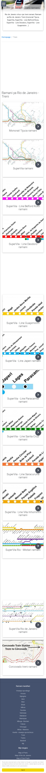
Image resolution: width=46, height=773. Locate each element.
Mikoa (23, 707)
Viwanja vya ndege (23, 691)
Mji (23, 743)
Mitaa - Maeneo (23, 729)
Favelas (23, 710)
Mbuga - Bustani (23, 721)
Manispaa (23, 718)
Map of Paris (23, 753)
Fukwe (23, 724)
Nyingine (23, 696)
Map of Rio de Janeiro (23, 755)
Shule (23, 705)
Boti (23, 699)
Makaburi (23, 716)
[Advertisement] (23, 67)
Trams (23, 738)
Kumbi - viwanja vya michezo (23, 732)
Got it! (23, 770)
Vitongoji (23, 727)
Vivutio (23, 693)
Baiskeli (23, 741)
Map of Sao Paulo (23, 758)
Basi (23, 702)
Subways (23, 713)
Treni (23, 735)
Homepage (6, 37)
